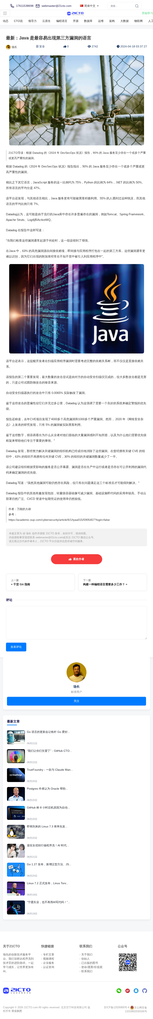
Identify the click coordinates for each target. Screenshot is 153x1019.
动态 (5, 21)
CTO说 (18, 21)
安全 (42, 46)
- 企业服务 (47, 962)
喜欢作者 (78, 559)
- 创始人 (84, 958)
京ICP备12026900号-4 (116, 1007)
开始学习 (147, 13)
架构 (112, 21)
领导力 (32, 21)
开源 (75, 21)
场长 (14, 47)
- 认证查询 (47, 967)
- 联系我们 (85, 971)
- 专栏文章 (47, 954)
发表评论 (16, 646)
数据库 (88, 21)
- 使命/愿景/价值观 (90, 967)
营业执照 (17, 1010)
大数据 (124, 21)
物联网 (138, 21)
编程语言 (61, 21)
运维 (101, 21)
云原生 (46, 21)
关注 (76, 701)
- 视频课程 (47, 958)
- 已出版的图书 (88, 962)
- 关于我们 (85, 954)
